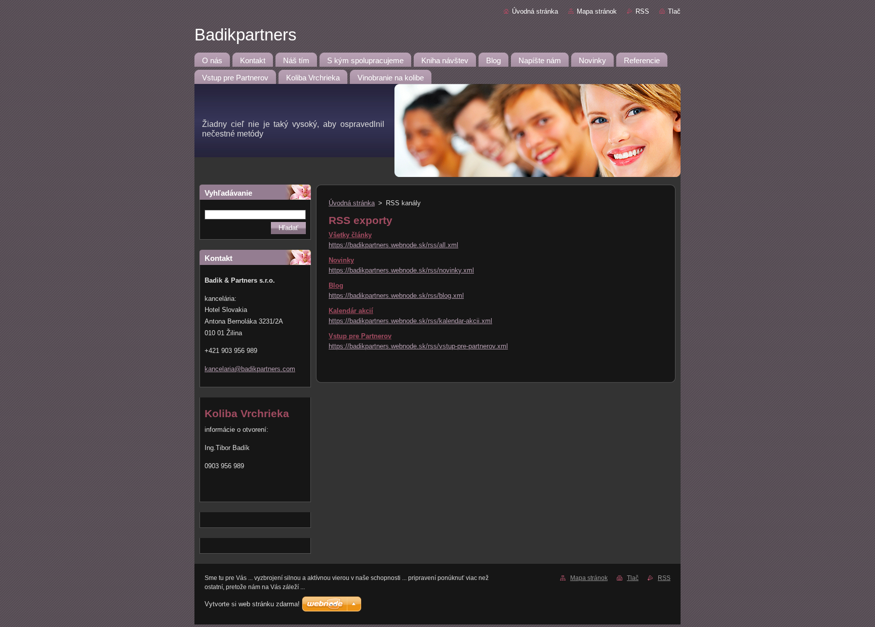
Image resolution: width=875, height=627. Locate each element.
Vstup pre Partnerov (360, 336)
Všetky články (350, 235)
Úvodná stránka (535, 11)
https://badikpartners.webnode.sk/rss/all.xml (393, 245)
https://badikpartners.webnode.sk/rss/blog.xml (396, 295)
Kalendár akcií (351, 311)
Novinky (341, 260)
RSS (642, 11)
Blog (336, 285)
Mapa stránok (597, 11)
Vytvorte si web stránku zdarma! (252, 604)
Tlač (674, 11)
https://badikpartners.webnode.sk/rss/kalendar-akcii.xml (410, 321)
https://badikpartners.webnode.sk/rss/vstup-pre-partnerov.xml (418, 346)
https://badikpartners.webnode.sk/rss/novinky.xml (401, 270)
